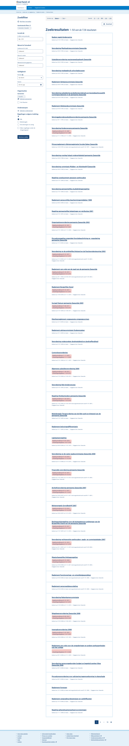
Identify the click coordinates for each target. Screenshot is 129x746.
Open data (69, 734)
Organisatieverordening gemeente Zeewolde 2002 (71, 222)
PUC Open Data (71, 738)
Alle (21, 119)
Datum (19, 81)
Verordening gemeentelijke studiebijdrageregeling (70, 189)
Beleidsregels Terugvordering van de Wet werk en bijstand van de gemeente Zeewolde (76, 415)
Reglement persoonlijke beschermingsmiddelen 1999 (72, 200)
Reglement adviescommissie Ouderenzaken (68, 330)
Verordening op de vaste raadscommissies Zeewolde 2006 (73, 454)
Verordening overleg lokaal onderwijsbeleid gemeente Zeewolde (76, 155)
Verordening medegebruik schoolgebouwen (68, 71)
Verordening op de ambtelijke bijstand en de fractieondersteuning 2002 (79, 251)
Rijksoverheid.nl (95, 736)
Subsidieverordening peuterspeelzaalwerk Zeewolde (71, 60)
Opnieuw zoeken (23, 137)
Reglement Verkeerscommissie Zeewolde (67, 82)
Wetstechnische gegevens (24, 62)
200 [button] (110, 18)
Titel (64, 18)
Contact (19, 736)
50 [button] (102, 18)
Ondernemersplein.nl (97, 738)
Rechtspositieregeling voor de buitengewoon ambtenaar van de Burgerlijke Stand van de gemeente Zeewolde (76, 522)
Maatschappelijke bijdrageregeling (65, 557)
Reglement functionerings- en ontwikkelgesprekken (71, 575)
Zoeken (30, 8)
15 (107, 722)
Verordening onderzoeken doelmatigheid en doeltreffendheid (75, 341)
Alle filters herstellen (25, 21)
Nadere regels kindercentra (62, 37)
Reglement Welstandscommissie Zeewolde (68, 106)
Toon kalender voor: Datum (41, 84)
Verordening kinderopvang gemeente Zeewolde (70, 128)
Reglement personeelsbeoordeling (65, 586)
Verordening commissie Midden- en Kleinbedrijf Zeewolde (73, 167)
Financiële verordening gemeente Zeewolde (68, 470)
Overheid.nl (20, 8)
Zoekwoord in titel (22, 48)
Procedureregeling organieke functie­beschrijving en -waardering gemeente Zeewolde (76, 239)
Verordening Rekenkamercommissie (65, 597)
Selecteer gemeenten (26, 99)
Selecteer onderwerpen (26, 111)
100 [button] (106, 18)
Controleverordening (60, 353)
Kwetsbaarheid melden (48, 742)
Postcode (23, 33)
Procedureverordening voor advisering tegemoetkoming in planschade (78, 676)
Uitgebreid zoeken (40, 12)
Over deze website (22, 734)
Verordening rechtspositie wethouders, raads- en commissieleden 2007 (78, 540)
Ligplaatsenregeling (59, 438)
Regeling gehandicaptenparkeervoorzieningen (69, 710)
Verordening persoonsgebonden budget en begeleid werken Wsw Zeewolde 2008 (76, 664)
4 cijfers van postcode (23, 36)
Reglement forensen (59, 688)
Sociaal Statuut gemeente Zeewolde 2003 (67, 303)
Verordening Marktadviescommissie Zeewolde (69, 48)
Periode (19, 74)
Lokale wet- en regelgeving (28, 12)
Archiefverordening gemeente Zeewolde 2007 (69, 488)
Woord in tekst (21, 55)
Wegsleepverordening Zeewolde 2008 (66, 613)
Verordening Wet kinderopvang (63, 385)
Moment (22, 74)
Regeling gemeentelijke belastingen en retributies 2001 (72, 211)
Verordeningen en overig (27, 124)
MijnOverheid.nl (95, 734)
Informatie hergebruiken (49, 734)
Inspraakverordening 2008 (62, 630)
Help (18, 740)
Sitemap (44, 740)
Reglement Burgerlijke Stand (62, 287)
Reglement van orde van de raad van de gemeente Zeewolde (74, 269)
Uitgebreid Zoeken (40, 8)
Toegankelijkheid (47, 738)
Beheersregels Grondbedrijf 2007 (64, 506)
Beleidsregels (23, 122)
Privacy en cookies (47, 736)
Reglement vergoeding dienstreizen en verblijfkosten (72, 699)
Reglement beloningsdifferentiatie (65, 427)
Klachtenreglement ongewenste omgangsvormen (70, 319)
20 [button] (98, 18)
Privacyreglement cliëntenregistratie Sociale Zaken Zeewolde (75, 144)
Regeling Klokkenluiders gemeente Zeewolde (69, 396)
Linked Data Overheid (73, 736)
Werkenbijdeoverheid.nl (97, 740)
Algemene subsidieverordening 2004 (65, 369)
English (19, 738)
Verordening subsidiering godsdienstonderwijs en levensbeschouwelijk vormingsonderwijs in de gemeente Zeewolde (78, 94)
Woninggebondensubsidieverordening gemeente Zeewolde (74, 117)
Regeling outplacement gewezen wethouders (69, 178)
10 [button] (94, 18)
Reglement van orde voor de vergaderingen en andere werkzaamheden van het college (78, 646)
